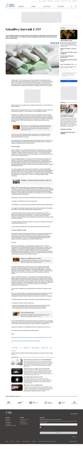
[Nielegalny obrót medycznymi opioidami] (68, 133)
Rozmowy (33, 6)
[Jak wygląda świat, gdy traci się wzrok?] (32, 379)
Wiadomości (21, 6)
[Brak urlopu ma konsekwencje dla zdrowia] (68, 60)
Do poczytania (46, 6)
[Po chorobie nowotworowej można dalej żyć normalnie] (68, 116)
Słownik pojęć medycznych (11, 425)
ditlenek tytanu (15, 347)
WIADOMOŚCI (63, 102)
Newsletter (18, 441)
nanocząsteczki (26, 347)
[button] (75, 6)
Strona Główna (65, 25)
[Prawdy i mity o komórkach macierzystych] (68, 57)
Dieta (76, 25)
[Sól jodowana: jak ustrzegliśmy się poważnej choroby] (32, 371)
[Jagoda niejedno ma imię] (68, 38)
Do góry (73, 436)
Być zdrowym (71, 25)
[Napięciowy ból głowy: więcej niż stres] (68, 49)
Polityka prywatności (26, 441)
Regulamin (34, 441)
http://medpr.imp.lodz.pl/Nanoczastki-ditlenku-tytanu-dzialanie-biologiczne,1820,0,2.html (31, 337)
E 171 (20, 347)
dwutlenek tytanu (44, 347)
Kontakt (7, 441)
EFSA (51, 347)
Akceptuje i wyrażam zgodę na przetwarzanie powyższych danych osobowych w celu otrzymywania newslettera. (69, 74)
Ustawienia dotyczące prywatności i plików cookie (47, 441)
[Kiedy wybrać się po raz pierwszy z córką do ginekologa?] (32, 363)
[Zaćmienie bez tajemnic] (68, 129)
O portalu (12, 441)
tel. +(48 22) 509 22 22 (24, 423)
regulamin (67, 72)
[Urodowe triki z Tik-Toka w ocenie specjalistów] (68, 53)
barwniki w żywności (35, 347)
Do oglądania (61, 6)
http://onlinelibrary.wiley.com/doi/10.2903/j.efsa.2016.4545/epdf (25, 340)
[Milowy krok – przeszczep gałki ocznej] (32, 387)
